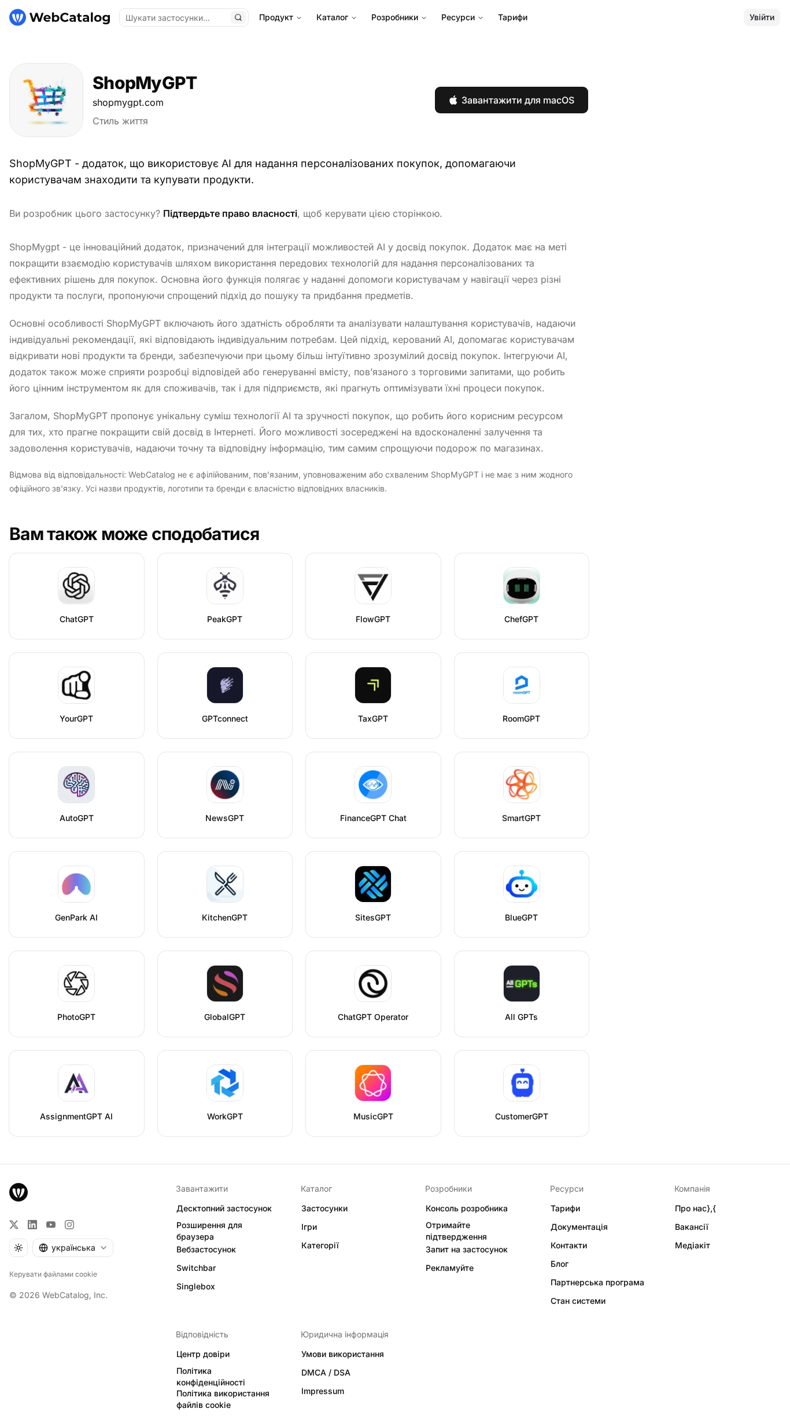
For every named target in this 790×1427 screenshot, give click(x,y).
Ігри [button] (309, 1227)
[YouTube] (51, 1224)
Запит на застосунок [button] (467, 1249)
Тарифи (512, 17)
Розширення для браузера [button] (209, 1231)
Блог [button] (559, 1264)
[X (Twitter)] (14, 1224)
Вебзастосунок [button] (206, 1249)
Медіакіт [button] (692, 1245)
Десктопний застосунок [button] (224, 1208)
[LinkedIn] (32, 1224)
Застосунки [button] (324, 1208)
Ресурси (458, 17)
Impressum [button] (322, 1391)
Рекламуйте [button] (450, 1268)
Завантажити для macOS (518, 100)
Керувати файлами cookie (53, 1274)
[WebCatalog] (18, 1192)
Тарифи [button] (565, 1208)
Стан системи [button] (578, 1301)
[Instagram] (69, 1224)
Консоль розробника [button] (467, 1208)
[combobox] (72, 1248)
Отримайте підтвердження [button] (456, 1231)
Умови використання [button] (342, 1354)
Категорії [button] (320, 1245)
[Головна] (59, 17)
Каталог (332, 17)
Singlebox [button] (195, 1286)
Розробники (394, 17)
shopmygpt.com (128, 102)
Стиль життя (120, 121)
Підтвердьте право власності (230, 213)
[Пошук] (238, 17)
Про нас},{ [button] (695, 1208)
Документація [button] (579, 1227)
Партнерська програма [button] (597, 1282)
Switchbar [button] (196, 1268)
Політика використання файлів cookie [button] (223, 1399)
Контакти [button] (569, 1245)
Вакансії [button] (691, 1227)
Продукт (276, 17)
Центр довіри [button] (203, 1354)
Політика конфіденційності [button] (210, 1376)
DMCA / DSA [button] (325, 1372)
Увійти (762, 17)
